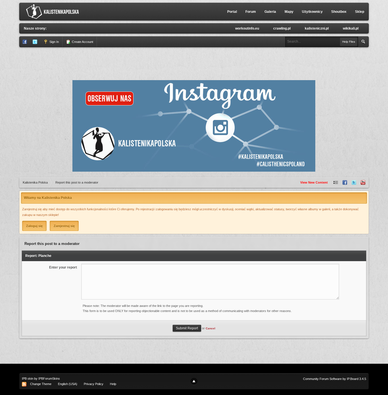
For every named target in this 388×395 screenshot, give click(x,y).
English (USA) (67, 384)
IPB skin (27, 378)
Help (113, 384)
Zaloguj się (34, 226)
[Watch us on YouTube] (363, 182)
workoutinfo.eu (247, 28)
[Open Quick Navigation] (335, 182)
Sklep (359, 12)
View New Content (314, 182)
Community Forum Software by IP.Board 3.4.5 (334, 379)
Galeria (270, 12)
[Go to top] (194, 381)
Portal (232, 12)
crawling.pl (282, 28)
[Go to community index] (54, 11)
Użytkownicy (312, 12)
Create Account (82, 41)
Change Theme (40, 384)
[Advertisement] (194, 63)
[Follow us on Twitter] (353, 182)
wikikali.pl (350, 28)
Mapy (289, 12)
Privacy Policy (93, 384)
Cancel (210, 328)
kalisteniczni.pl (317, 28)
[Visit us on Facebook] (344, 182)
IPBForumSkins (49, 378)
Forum (250, 12)
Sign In (54, 41)
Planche (44, 256)
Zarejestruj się (64, 226)
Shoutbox (339, 12)
